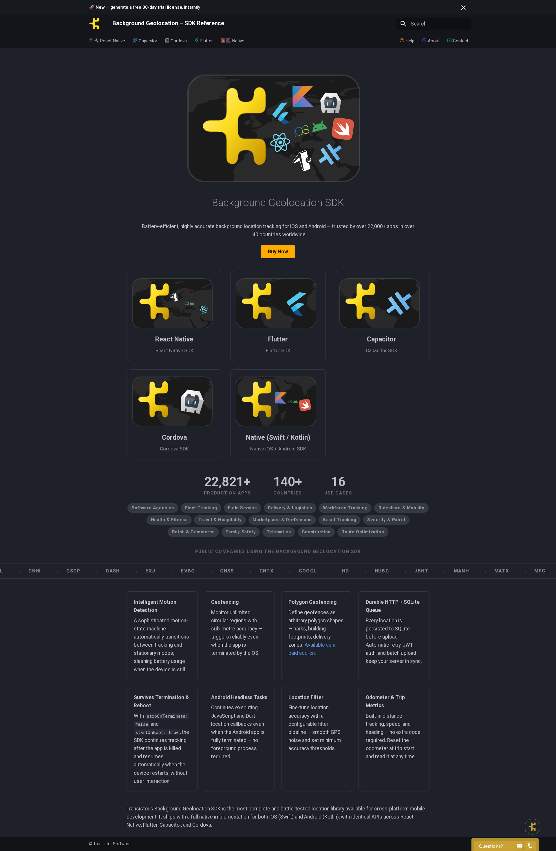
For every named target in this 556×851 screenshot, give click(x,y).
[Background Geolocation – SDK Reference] (95, 23)
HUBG (357, 571)
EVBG (163, 571)
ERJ (126, 571)
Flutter (206, 40)
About (434, 40)
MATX (477, 571)
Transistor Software (112, 843)
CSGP (49, 571)
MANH (436, 571)
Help (409, 40)
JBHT (397, 571)
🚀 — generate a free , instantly (144, 7)
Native (238, 40)
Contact (461, 40)
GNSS (202, 571)
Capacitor (148, 40)
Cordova (179, 40)
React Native (112, 40)
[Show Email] (520, 846)
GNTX (242, 571)
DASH (88, 571)
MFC (515, 571)
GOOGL (283, 571)
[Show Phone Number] (530, 846)
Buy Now (278, 251)
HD (321, 571)
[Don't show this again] (463, 7)
